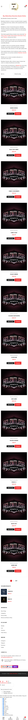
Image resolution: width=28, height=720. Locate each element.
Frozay (24, 35)
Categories (3, 613)
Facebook (3, 645)
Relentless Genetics (22, 52)
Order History (4, 632)
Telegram (3, 643)
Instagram (3, 640)
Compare (18, 113)
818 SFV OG (18, 65)
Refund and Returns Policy (6, 617)
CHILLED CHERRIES (14, 274)
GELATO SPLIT (14, 523)
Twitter (2, 647)
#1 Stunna (5, 37)
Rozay (12, 35)
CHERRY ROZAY (14, 232)
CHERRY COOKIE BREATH (14, 191)
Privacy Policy (4, 615)
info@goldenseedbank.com (6, 657)
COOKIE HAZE (14, 357)
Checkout (3, 630)
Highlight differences (8, 693)
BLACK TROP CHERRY (14, 149)
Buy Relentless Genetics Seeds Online (14, 16)
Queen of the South (18, 35)
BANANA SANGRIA (14, 108)
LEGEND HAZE (14, 565)
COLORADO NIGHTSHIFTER (14, 315)
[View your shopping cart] (25, 6)
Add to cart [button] (10, 113)
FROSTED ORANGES (14, 440)
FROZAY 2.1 (14, 482)
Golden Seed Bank (13, 673)
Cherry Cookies (7, 35)
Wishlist (2, 625)
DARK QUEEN (14, 399)
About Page (3, 611)
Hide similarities (7, 691)
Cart (2, 628)
